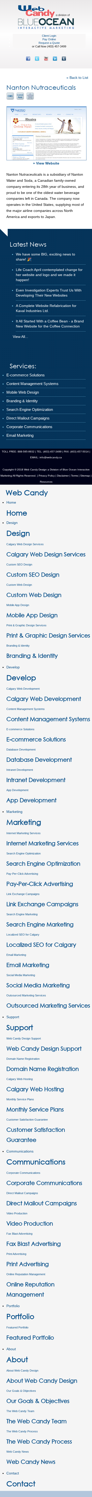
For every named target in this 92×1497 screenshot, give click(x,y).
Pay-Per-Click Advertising (22, 873)
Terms (74, 475)
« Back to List (77, 78)
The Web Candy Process (22, 1431)
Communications (19, 1151)
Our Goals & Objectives (21, 1390)
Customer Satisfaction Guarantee (27, 1119)
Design (12, 523)
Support (12, 1017)
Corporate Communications (23, 1172)
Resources (46, 481)
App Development (17, 790)
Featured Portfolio (17, 1327)
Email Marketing (16, 954)
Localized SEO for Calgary (22, 934)
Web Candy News (17, 1451)
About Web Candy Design (22, 1370)
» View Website (46, 163)
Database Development (21, 749)
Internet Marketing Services (23, 833)
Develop (13, 667)
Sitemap (85, 475)
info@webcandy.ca (51, 457)
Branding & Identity (18, 645)
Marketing (14, 812)
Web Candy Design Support (23, 1038)
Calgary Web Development (23, 688)
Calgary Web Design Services (25, 544)
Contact (12, 1473)
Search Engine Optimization (23, 853)
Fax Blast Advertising (19, 1233)
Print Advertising (16, 1253)
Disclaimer (63, 475)
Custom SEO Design (19, 564)
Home (11, 502)
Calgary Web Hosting (19, 1079)
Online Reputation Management (25, 1274)
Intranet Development (19, 769)
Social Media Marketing (20, 975)
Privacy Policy (47, 475)
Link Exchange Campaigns (23, 894)
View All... (20, 337)
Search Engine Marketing (22, 914)
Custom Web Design (19, 584)
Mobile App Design (17, 605)
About (11, 1349)
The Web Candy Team (20, 1411)
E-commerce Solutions (20, 729)
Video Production (16, 1213)
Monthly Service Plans (20, 1099)
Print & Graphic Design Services (26, 625)
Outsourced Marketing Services (26, 995)
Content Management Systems (25, 708)
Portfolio (13, 1306)
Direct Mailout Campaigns (22, 1193)
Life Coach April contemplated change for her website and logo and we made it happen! (49, 275)
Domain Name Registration (23, 1058)
